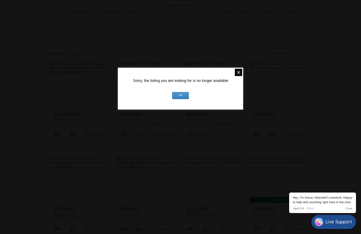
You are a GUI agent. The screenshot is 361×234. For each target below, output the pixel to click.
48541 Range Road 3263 (203, 216)
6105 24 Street (69, 216)
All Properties (59, 40)
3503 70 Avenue (142, 216)
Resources (269, 11)
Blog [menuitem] (291, 11)
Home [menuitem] (73, 11)
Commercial (81, 40)
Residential (135, 40)
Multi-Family (115, 40)
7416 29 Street (142, 121)
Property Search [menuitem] (234, 11)
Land (98, 40)
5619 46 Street (209, 121)
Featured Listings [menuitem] (119, 11)
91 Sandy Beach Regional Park (74, 121)
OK (180, 95)
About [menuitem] (88, 11)
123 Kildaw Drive (264, 216)
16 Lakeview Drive (265, 121)
